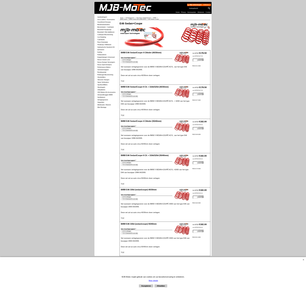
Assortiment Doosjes (104, 22)
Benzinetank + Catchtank (105, 27)
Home (178, 12)
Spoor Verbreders (103, 82)
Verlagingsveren (102, 100)
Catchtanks (101, 39)
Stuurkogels (101, 87)
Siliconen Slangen (103, 80)
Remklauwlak (101, 72)
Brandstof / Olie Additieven (106, 32)
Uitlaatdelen (101, 90)
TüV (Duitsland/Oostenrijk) (130, 62)
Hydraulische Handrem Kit (106, 47)
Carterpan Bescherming (105, 34)
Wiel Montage (101, 107)
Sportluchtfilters (102, 85)
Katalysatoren (101, 55)
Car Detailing (101, 37)
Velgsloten (100, 102)
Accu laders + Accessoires (106, 19)
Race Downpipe (102, 42)
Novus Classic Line (103, 60)
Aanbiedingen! (102, 17)
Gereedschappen (103, 70)
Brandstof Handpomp (104, 29)
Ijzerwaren (100, 50)
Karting (99, 52)
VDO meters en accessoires (106, 92)
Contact (208, 12)
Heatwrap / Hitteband (104, 44)
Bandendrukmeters (103, 24)
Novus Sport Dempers (104, 65)
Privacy (183, 12)
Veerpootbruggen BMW (105, 95)
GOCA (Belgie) (127, 60)
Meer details (153, 281)
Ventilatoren (101, 97)
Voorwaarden (191, 12)
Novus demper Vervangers (106, 62)
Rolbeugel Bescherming (105, 75)
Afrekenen (200, 12)
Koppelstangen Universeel (106, 57)
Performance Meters (104, 67)
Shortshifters (101, 77)
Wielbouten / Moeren (104, 105)
